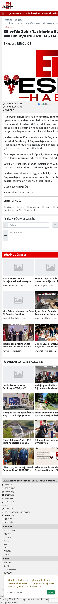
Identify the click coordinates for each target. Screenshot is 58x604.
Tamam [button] (50, 592)
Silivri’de (10, 207)
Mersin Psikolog (17, 599)
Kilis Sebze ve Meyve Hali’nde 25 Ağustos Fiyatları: (18, 312)
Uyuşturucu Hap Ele (13, 210)
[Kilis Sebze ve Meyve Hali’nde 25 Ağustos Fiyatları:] (18, 300)
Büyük (47, 207)
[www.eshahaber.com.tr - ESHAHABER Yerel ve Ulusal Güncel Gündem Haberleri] (7, 5)
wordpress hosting (9, 602)
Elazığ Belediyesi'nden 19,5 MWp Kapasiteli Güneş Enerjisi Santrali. (17, 441)
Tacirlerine (34, 207)
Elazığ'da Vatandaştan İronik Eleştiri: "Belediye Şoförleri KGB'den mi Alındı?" (18, 414)
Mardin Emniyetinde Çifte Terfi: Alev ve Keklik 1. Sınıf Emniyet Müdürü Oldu (17, 345)
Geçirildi (31, 210)
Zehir (22, 207)
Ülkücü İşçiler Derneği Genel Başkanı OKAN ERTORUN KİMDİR (18, 469)
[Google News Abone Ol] (44, 103)
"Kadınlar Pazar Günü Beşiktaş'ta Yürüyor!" (14, 387)
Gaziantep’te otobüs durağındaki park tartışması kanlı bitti (18, 280)
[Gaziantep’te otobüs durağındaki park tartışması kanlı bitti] (18, 267)
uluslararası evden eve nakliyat (41, 599)
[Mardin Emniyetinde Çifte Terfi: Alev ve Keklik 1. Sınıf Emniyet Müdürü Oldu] (18, 332)
